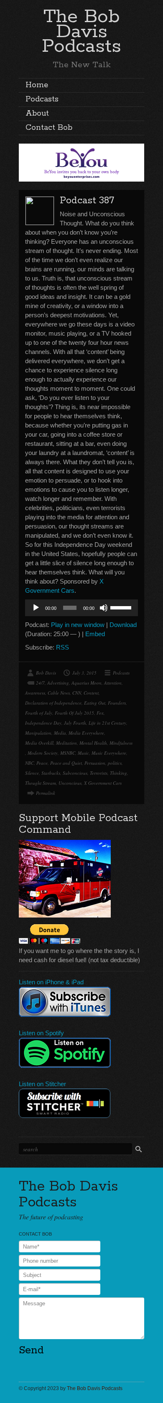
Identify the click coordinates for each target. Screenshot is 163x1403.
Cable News (59, 693)
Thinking (118, 773)
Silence (32, 773)
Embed (95, 633)
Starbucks (50, 773)
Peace (42, 763)
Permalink (45, 793)
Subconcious (75, 773)
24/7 (40, 683)
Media (60, 733)
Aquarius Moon (86, 683)
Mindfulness (121, 743)
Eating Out (94, 703)
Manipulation (38, 733)
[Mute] (103, 608)
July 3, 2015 (84, 673)
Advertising (58, 683)
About (37, 114)
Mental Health (93, 743)
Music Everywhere (109, 753)
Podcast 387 (87, 201)
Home (36, 85)
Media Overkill (39, 743)
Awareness (35, 693)
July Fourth (75, 723)
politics (115, 763)
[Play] (36, 608)
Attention (113, 683)
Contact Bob (48, 128)
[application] (81, 607)
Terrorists (98, 773)
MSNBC (67, 753)
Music (83, 753)
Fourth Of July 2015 (74, 713)
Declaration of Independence (53, 703)
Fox (100, 713)
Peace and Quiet (66, 763)
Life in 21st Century (107, 723)
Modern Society (43, 753)
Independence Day (43, 723)
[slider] (122, 606)
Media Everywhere (86, 733)
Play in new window (77, 624)
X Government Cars (103, 783)
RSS (62, 647)
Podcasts (42, 99)
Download (123, 624)
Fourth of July (38, 713)
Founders (117, 703)
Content (91, 693)
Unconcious (70, 783)
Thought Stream (40, 783)
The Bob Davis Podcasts (81, 31)
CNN (76, 693)
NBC (29, 763)
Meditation (66, 743)
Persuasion (94, 763)
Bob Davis (46, 673)
